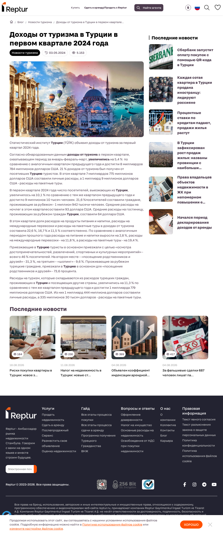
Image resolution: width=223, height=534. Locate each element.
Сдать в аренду (53, 425)
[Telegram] (204, 484)
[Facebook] (184, 484)
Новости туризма (40, 22)
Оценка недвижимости (59, 451)
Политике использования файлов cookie (112, 524)
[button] (188, 7)
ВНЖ (84, 451)
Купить (75, 7)
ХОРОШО (191, 524)
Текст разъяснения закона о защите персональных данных (199, 430)
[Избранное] (217, 7)
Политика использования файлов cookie (199, 456)
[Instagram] (194, 484)
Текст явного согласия (198, 419)
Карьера (166, 440)
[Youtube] (214, 484)
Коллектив (168, 425)
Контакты (167, 430)
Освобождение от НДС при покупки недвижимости (138, 446)
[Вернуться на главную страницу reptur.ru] (11, 22)
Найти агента (152, 7)
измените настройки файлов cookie (36, 528)
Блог (20, 22)
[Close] (210, 524)
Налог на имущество (136, 425)
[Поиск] (207, 7)
